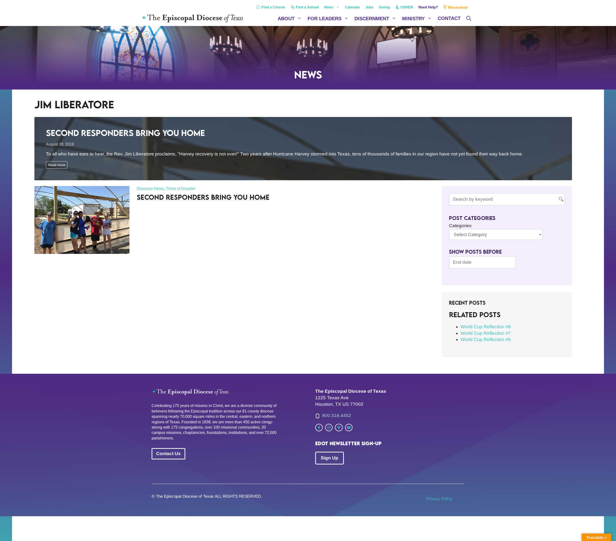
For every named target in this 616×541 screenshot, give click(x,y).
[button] (468, 18)
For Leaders (324, 18)
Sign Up (329, 457)
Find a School (307, 7)
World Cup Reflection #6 (486, 339)
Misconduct (457, 7)
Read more (56, 165)
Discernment (371, 18)
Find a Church (272, 7)
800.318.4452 (336, 415)
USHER (406, 7)
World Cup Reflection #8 (486, 326)
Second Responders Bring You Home (125, 133)
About (286, 18)
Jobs (369, 7)
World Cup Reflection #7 (486, 333)
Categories (460, 225)
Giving (384, 7)
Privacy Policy (439, 498)
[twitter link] (319, 427)
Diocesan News (150, 189)
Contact (449, 18)
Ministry (413, 18)
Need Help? (428, 7)
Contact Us (168, 453)
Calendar (352, 7)
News (329, 7)
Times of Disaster (180, 189)
